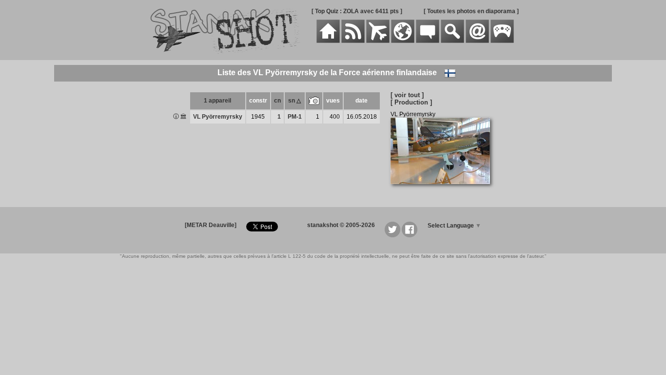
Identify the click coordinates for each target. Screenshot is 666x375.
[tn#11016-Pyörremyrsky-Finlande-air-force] (444, 189)
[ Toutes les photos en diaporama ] (471, 11)
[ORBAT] (378, 41)
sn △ (294, 100)
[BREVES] (353, 41)
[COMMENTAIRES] (427, 41)
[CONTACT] (477, 41)
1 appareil (217, 100)
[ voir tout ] (407, 95)
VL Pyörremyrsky (217, 116)
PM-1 (295, 116)
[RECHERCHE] (452, 41)
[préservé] (183, 117)
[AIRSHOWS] (402, 41)
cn (277, 100)
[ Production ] (411, 102)
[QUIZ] (502, 41)
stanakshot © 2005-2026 (341, 225)
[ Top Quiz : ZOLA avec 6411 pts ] (357, 11)
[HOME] (328, 41)
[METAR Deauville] (210, 225)
